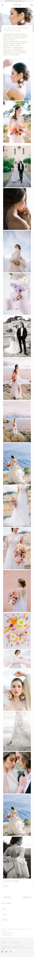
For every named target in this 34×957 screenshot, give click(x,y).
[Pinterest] (6, 952)
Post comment (7, 934)
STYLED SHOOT (7, 881)
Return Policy (21, 946)
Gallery (2, 949)
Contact (15, 946)
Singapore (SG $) (14, 942)
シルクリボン (16, 881)
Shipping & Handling (5, 947)
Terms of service (20, 947)
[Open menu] (4, 5)
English (4, 942)
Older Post (6, 897)
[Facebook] (2, 952)
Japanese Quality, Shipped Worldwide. (17, 0)
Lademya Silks (5, 946)
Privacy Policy (14, 947)
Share (7, 886)
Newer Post (27, 897)
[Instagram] (10, 952)
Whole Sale (27, 947)
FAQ (12, 946)
